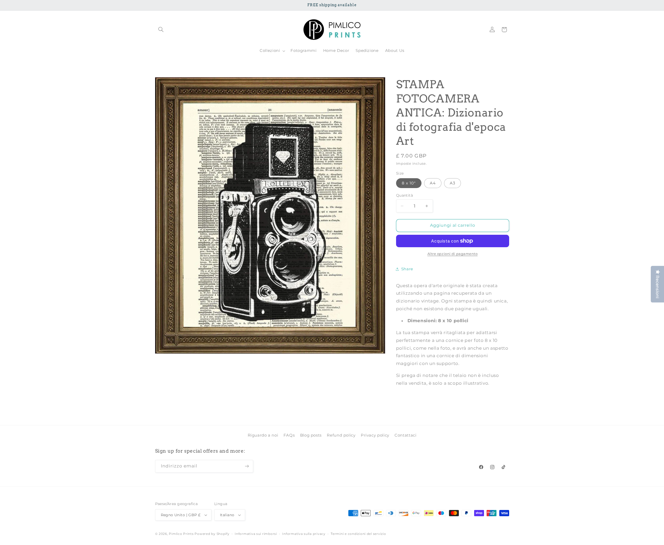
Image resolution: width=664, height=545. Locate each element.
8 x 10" (409, 183)
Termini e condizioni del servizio (358, 534)
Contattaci (405, 435)
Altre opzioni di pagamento (452, 254)
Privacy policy (375, 435)
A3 (452, 183)
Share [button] (407, 268)
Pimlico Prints (181, 534)
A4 (433, 183)
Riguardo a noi (263, 435)
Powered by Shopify (212, 534)
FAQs (289, 435)
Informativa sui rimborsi (256, 534)
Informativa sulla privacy (303, 534)
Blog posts (311, 435)
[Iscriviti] (247, 466)
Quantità (404, 195)
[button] (161, 30)
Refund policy (341, 435)
